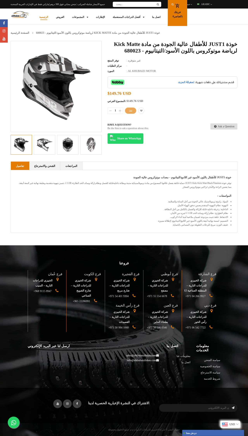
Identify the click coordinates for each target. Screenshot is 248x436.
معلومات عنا (183, 356)
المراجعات (71, 166)
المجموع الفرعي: (117, 101)
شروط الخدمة (212, 378)
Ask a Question (225, 126)
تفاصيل (20, 166)
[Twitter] (4, 39)
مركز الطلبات (115, 65)
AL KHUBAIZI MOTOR (142, 71)
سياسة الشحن (212, 360)
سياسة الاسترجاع (210, 372)
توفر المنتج (113, 60)
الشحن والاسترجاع (44, 166)
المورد (111, 71)
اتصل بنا (185, 362)
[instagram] (4, 31)
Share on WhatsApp (129, 138)
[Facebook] (4, 23)
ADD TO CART (181, 425)
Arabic (206, 4)
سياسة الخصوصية (210, 366)
